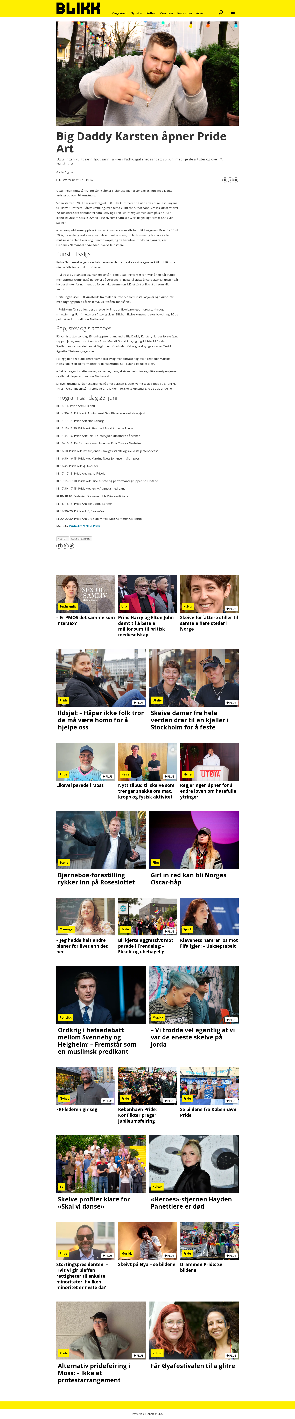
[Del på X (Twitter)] (230, 179)
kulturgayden (80, 538)
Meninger (166, 13)
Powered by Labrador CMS (147, 1413)
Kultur (151, 13)
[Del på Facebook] (224, 179)
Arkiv (199, 13)
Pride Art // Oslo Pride (84, 526)
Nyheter (137, 13)
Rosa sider (184, 13)
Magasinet (119, 13)
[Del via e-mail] (235, 179)
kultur (62, 538)
